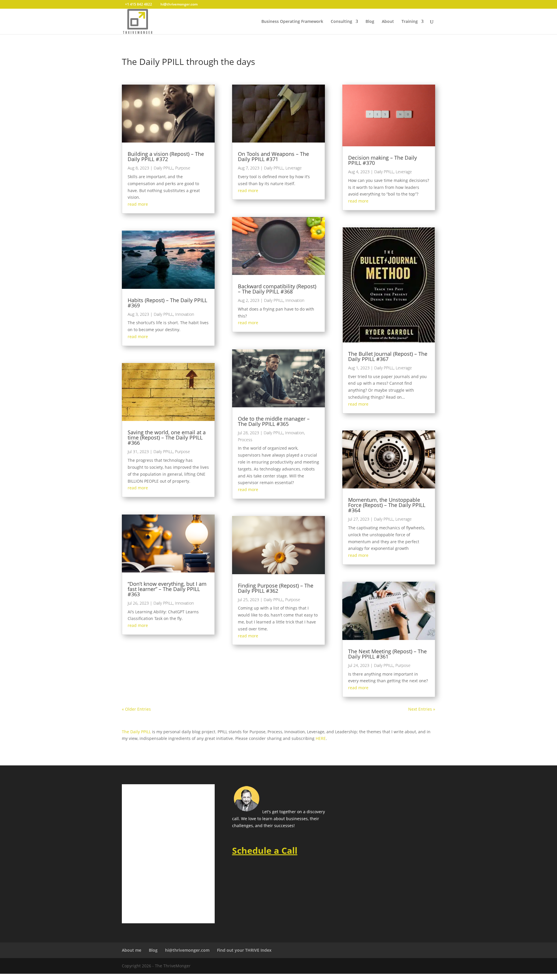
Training (410, 21)
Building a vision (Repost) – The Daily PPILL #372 (166, 156)
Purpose (182, 168)
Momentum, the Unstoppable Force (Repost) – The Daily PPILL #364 (386, 505)
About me (131, 950)
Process (245, 439)
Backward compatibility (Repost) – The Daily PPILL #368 (277, 289)
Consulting (341, 21)
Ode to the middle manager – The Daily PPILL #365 (274, 421)
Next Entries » (421, 709)
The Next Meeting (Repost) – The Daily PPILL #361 (387, 654)
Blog (370, 21)
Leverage (293, 168)
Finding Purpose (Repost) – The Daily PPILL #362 (275, 588)
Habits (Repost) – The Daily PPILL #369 (167, 303)
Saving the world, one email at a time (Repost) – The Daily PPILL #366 (167, 437)
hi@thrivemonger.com (187, 950)
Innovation (184, 314)
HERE (321, 738)
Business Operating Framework (292, 21)
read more (138, 204)
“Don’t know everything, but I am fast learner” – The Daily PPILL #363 (167, 589)
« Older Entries (136, 709)
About (388, 21)
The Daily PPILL (136, 731)
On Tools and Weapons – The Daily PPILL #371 (273, 156)
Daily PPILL (163, 168)
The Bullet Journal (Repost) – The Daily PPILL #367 (387, 356)
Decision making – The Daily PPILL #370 (382, 160)
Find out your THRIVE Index (244, 950)
